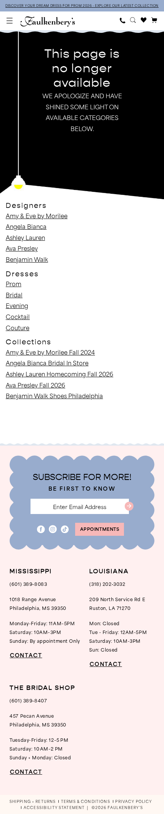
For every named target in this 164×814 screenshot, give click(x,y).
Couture (17, 327)
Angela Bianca (26, 226)
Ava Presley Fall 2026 (35, 384)
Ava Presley (22, 248)
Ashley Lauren (25, 237)
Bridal (14, 294)
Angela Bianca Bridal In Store (47, 362)
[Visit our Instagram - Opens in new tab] (53, 529)
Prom (13, 283)
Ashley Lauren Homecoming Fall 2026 (59, 373)
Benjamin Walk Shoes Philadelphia (54, 395)
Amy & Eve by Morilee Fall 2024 (50, 352)
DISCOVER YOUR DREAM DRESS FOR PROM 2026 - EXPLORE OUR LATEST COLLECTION (82, 5)
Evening (17, 305)
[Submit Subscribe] (129, 506)
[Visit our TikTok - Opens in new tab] (65, 529)
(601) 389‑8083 (28, 583)
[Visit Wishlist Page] (143, 20)
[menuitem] (9, 20)
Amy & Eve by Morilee (37, 215)
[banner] (47, 21)
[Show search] (133, 20)
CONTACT (26, 655)
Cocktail (18, 316)
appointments (99, 528)
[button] (9, 20)
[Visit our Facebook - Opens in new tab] (41, 529)
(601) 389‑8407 (28, 700)
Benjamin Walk (27, 259)
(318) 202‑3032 (107, 583)
